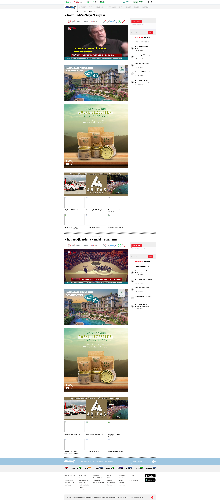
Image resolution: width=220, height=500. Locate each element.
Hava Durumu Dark (69, 478)
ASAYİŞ (91, 7)
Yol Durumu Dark (69, 482)
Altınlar (109, 475)
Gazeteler (88, 468)
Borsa (66, 468)
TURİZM (136, 7)
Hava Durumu (99, 468)
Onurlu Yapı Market (84, 485)
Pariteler (129, 468)
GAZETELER (145, 7)
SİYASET (128, 7)
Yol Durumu (139, 468)
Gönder (150, 32)
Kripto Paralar (151, 468)
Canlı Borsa (96, 475)
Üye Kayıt (131, 478)
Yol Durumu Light (69, 480)
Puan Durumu (110, 468)
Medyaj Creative (83, 480)
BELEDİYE (99, 7)
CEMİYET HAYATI (111, 7)
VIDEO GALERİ (79, 11)
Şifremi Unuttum (133, 480)
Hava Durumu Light (69, 475)
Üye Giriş (131, 475)
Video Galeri (122, 478)
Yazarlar (121, 480)
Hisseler (120, 468)
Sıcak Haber (122, 485)
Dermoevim (82, 478)
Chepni (80, 487)
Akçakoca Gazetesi (69, 11)
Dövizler (109, 478)
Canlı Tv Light (68, 485)
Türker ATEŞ (82, 475)
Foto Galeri (122, 475)
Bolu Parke (82, 490)
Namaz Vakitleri (76, 468)
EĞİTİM (121, 7)
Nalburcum (82, 482)
